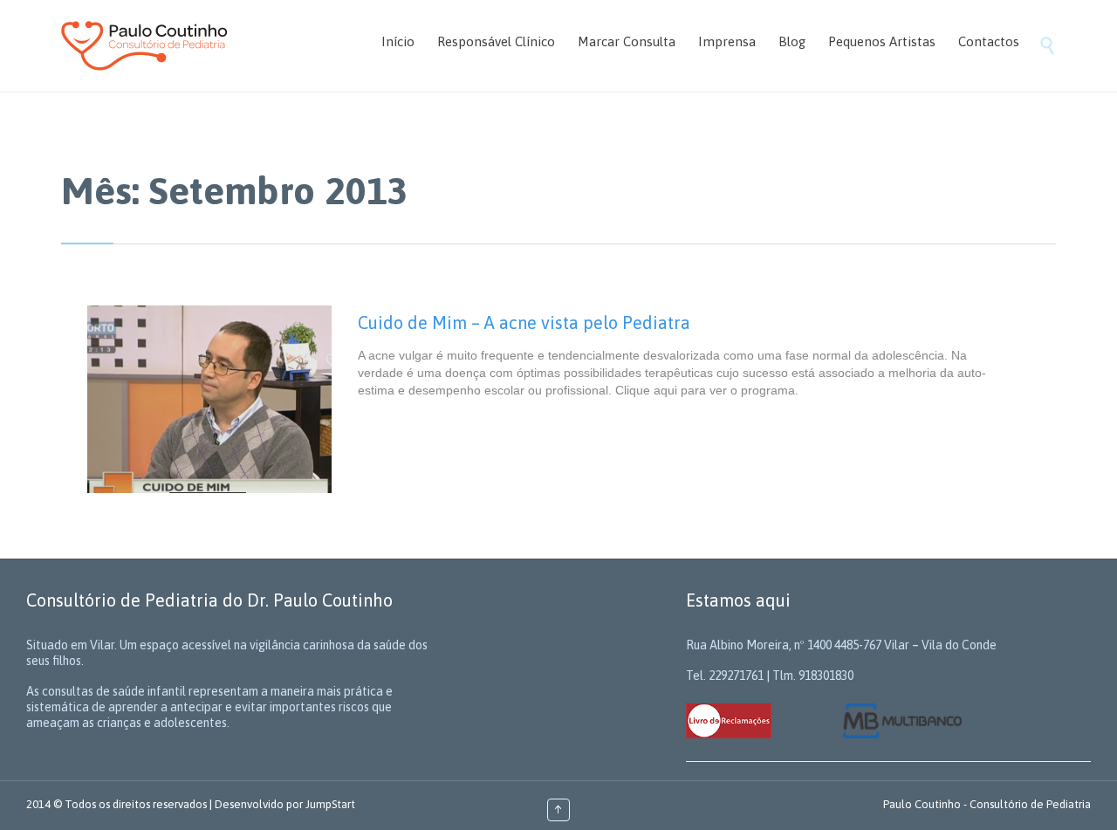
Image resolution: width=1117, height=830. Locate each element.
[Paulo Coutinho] (144, 46)
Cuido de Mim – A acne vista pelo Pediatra (524, 322)
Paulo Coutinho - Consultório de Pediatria (987, 804)
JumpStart (330, 804)
